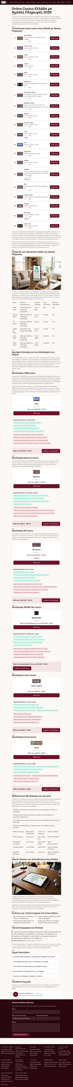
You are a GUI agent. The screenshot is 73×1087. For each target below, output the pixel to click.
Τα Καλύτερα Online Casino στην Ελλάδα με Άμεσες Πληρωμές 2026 (7, 1051)
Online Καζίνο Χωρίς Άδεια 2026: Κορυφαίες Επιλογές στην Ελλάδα (21, 1077)
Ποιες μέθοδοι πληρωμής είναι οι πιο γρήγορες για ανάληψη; (30, 961)
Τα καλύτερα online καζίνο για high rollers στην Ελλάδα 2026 (65, 1053)
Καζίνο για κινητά (39, 2)
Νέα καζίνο (23, 2)
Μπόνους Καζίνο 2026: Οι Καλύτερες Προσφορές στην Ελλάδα (21, 1054)
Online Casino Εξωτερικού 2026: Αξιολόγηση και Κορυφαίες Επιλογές (6, 1078)
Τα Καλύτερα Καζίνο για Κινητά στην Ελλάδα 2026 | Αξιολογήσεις (7, 1065)
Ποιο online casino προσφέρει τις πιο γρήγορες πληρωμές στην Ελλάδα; (34, 956)
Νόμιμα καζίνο (55, 2)
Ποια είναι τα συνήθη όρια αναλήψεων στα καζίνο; (27, 976)
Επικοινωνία (7, 2)
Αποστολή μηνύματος (20, 1034)
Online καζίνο (59, 2)
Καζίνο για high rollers (33, 2)
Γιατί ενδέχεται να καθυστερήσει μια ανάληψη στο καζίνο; (30, 966)
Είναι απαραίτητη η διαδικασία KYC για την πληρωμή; (28, 971)
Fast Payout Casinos (11, 2)
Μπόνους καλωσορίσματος (18, 2)
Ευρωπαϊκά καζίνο (28, 2)
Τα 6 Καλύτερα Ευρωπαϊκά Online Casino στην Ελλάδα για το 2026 (50, 1052)
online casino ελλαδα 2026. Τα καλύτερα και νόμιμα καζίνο (65, 1064)
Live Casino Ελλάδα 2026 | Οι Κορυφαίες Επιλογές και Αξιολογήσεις (35, 1065)
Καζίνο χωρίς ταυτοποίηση (45, 2)
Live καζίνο (51, 2)
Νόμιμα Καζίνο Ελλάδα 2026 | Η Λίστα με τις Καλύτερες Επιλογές (50, 1064)
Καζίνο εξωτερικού (63, 2)
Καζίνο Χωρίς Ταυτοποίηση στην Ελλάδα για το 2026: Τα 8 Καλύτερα (22, 1067)
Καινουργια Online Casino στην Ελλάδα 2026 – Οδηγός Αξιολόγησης (35, 1052)
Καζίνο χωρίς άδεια (69, 2)
